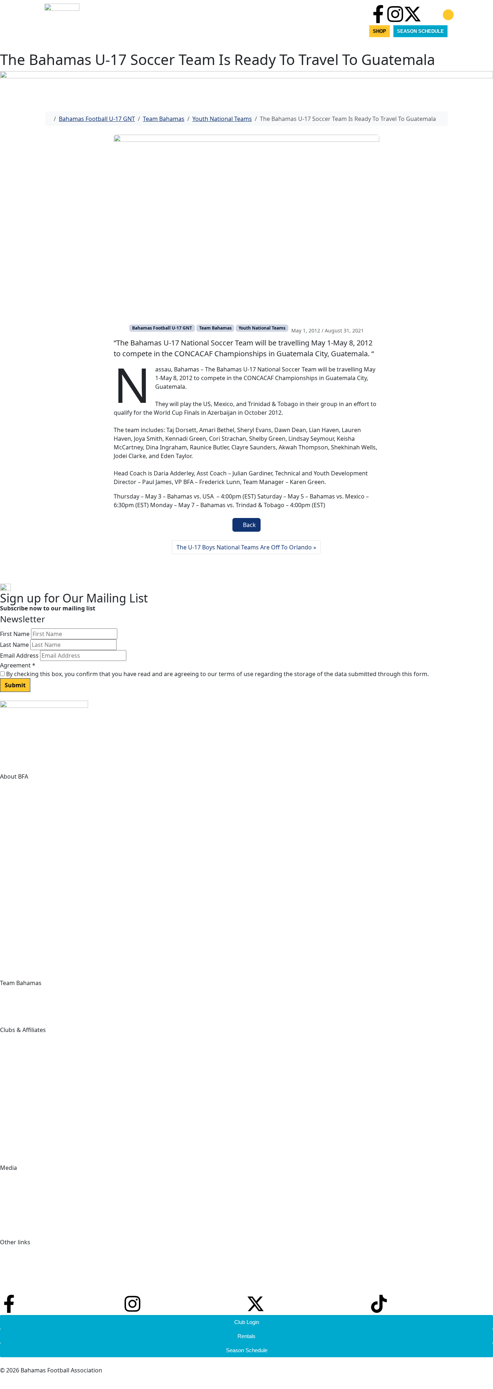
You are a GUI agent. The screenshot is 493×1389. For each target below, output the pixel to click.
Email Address (19, 655)
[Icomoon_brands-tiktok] (429, 14)
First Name (15, 634)
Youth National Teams (222, 119)
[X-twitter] (412, 14)
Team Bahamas (163, 119)
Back (248, 525)
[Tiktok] (379, 1304)
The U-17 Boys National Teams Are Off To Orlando (244, 547)
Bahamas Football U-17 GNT (97, 119)
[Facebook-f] (378, 14)
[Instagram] (395, 14)
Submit (15, 685)
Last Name (14, 645)
